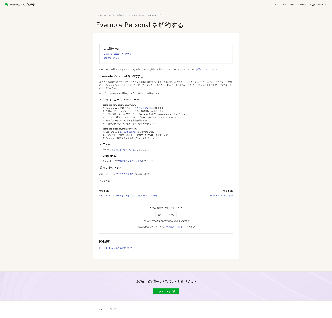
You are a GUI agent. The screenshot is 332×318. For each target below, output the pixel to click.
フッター (102, 309)
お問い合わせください (206, 69)
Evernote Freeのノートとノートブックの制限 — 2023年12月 (128, 195)
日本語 (113, 309)
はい (160, 214)
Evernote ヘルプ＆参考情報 (110, 15)
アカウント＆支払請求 (135, 15)
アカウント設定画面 (143, 108)
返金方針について (112, 58)
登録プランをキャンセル (124, 149)
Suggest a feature (318, 4)
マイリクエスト (279, 4)
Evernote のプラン (156, 15)
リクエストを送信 (298, 4)
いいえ (171, 214)
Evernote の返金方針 (126, 173)
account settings (128, 132)
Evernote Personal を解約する (117, 54)
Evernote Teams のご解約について (115, 248)
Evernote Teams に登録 (221, 195)
